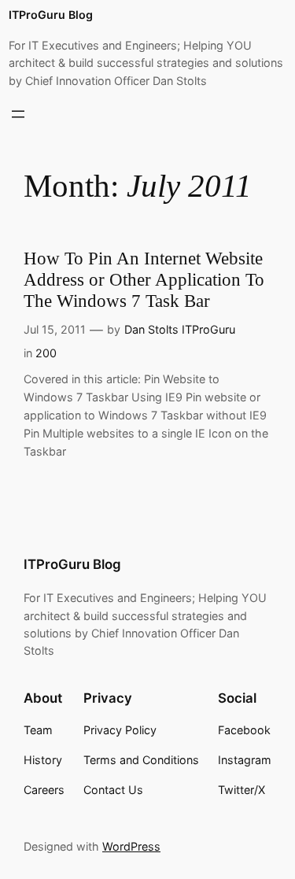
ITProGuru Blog (51, 14)
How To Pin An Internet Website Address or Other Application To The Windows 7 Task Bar (144, 280)
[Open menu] (18, 114)
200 (46, 353)
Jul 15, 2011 (55, 329)
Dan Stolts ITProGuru (179, 329)
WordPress (131, 846)
